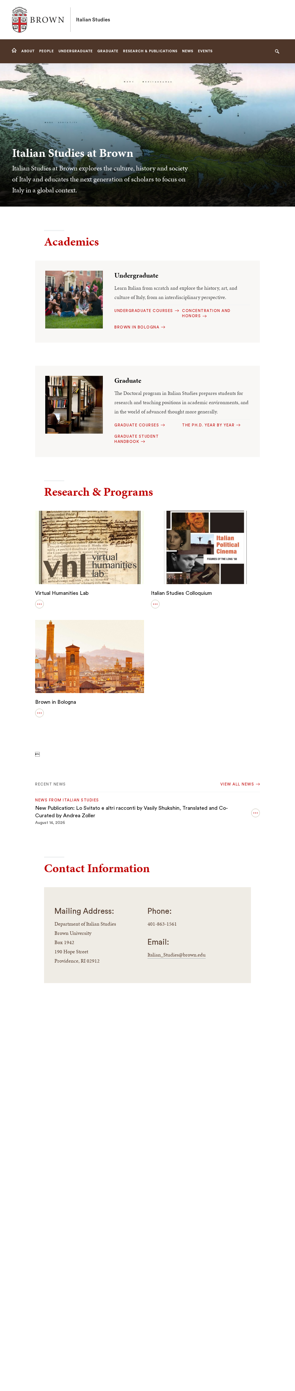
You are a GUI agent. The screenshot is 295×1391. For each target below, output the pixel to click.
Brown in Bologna (55, 702)
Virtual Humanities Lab (61, 593)
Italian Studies (93, 19)
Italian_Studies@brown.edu (177, 954)
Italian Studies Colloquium (181, 593)
